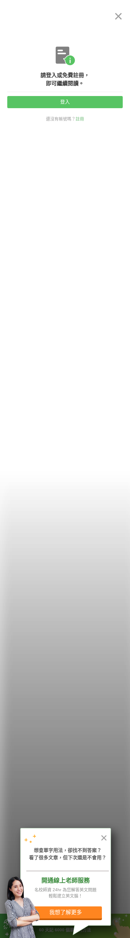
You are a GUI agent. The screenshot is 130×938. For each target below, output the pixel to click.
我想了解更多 (65, 912)
